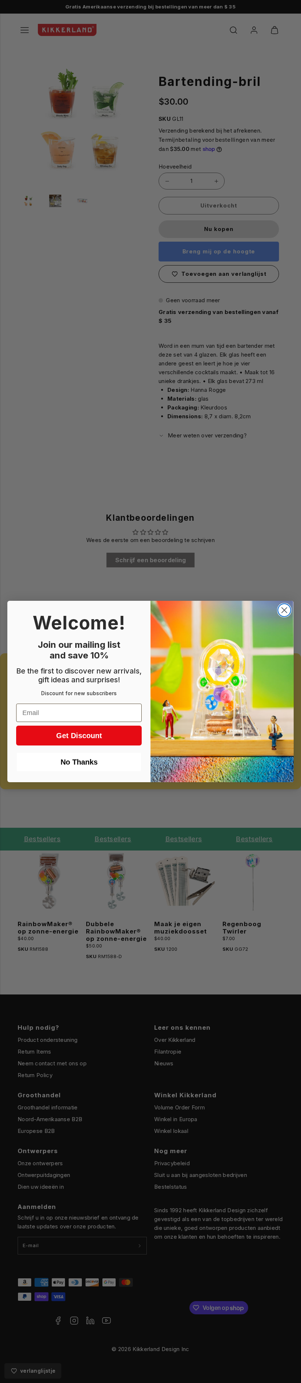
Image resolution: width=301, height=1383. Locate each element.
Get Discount (79, 736)
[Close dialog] (284, 610)
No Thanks (79, 762)
